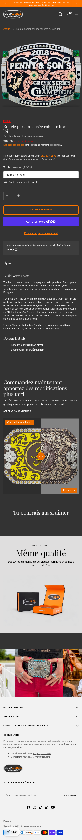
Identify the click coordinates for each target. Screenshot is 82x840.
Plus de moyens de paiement (41, 233)
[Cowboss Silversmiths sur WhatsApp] (47, 807)
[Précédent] (6, 3)
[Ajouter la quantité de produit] (18, 196)
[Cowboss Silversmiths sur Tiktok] (41, 807)
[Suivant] (76, 3)
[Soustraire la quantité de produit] (7, 196)
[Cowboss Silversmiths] (13, 14)
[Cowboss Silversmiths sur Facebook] (29, 807)
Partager (13, 264)
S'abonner (70, 795)
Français (7, 821)
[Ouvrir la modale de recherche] (60, 14)
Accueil (7, 29)
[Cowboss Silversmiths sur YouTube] (53, 807)
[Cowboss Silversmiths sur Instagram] (35, 807)
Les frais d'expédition (13, 145)
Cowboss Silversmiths (31, 826)
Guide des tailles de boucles (24, 182)
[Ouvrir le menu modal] (76, 14)
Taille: (18, 167)
